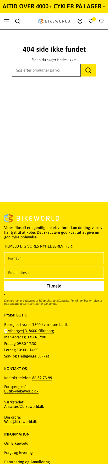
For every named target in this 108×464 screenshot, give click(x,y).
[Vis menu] (7, 21)
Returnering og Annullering (27, 462)
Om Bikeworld (16, 443)
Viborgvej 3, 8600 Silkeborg (31, 330)
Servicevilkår (31, 303)
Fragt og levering (18, 452)
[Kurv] (101, 21)
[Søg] (88, 70)
